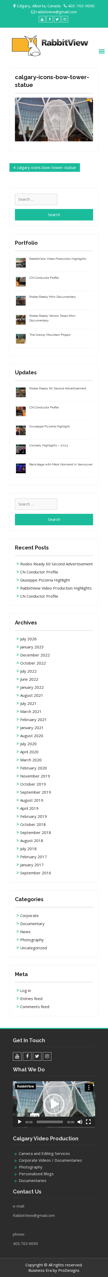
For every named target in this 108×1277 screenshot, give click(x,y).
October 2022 (33, 663)
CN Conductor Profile (44, 278)
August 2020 (31, 735)
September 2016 (35, 872)
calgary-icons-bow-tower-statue (46, 167)
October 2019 (33, 784)
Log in (25, 990)
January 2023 (32, 646)
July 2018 (28, 848)
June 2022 (29, 679)
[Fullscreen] (88, 1121)
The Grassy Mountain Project (50, 335)
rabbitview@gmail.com (56, 11)
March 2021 (31, 711)
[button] (54, 1104)
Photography (32, 939)
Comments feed (34, 1006)
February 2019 (33, 816)
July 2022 (28, 671)
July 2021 (28, 703)
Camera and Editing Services (44, 1153)
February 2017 (33, 856)
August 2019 (31, 800)
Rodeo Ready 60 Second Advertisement (57, 388)
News (25, 931)
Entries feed (31, 998)
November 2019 (35, 776)
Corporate (29, 915)
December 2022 (35, 655)
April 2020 (29, 751)
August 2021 (31, 695)
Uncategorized (33, 947)
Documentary (32, 923)
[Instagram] (65, 19)
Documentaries (32, 1180)
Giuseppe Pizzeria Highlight (49, 426)
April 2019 (29, 808)
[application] (54, 1104)
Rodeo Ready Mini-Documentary (52, 297)
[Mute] (80, 1121)
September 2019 (35, 792)
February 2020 (33, 767)
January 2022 (32, 687)
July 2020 (28, 743)
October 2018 (33, 824)
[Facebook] (49, 19)
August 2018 (31, 840)
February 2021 (33, 719)
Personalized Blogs (36, 1173)
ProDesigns (68, 1270)
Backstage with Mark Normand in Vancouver (61, 464)
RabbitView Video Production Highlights (57, 259)
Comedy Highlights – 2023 (48, 445)
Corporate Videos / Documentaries (50, 1160)
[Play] (19, 1121)
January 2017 (32, 864)
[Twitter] (57, 19)
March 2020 (31, 759)
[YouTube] (42, 19)
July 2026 (28, 638)
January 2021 (32, 727)
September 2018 (35, 832)
